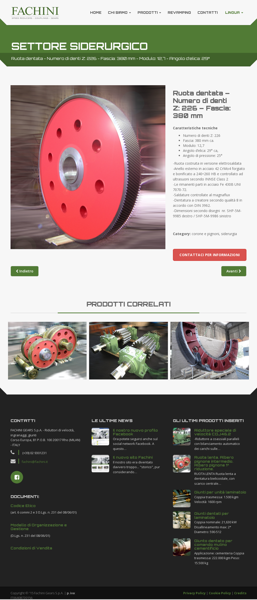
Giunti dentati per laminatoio (211, 515)
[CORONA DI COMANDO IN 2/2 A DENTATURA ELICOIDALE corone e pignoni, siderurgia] (209, 350)
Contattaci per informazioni (209, 254)
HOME (95, 13)
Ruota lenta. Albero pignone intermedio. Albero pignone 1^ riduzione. (214, 463)
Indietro (25, 271)
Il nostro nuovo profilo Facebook (135, 432)
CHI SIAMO (118, 13)
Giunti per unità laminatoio (220, 492)
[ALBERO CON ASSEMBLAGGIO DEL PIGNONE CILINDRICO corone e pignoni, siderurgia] (128, 350)
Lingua (232, 13)
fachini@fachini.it (35, 461)
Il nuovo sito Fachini (133, 457)
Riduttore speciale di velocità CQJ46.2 (215, 432)
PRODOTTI (148, 13)
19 (100, 436)
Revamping (179, 13)
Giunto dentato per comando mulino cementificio (213, 545)
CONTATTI (208, 13)
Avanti (232, 271)
